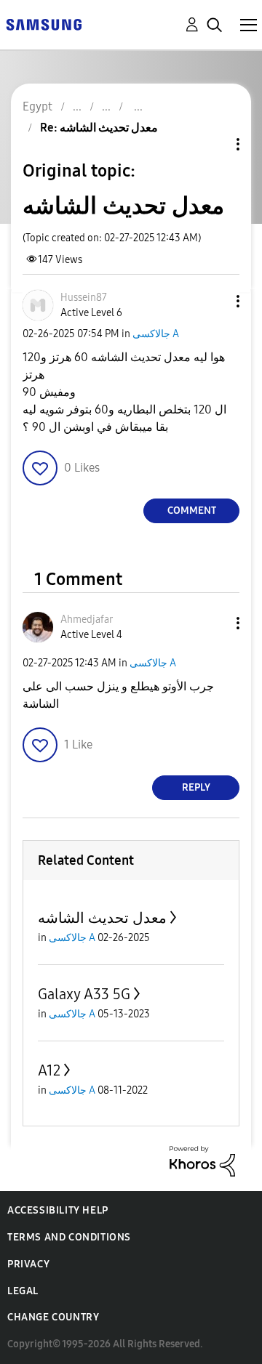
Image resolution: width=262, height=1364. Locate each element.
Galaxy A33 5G (84, 994)
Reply (196, 787)
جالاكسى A (155, 334)
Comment (191, 510)
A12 (49, 1070)
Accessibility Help (57, 1210)
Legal (23, 1291)
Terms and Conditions (69, 1237)
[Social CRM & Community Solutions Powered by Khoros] (202, 1160)
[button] (214, 301)
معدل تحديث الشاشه (102, 918)
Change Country (53, 1317)
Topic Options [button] (213, 144)
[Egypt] (44, 24)
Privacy (28, 1264)
